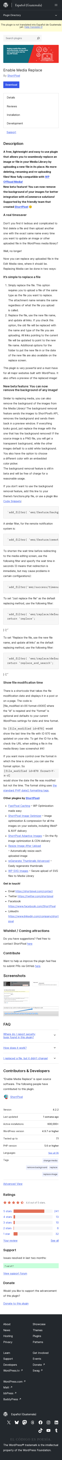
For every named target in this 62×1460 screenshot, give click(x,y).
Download (11, 84)
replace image (50, 1174)
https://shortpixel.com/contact (34, 891)
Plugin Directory (12, 15)
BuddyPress (12, 1399)
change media (50, 1160)
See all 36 (53, 1153)
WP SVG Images (18, 871)
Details (11, 97)
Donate (39, 1364)
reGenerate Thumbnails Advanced (29, 861)
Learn (6, 1353)
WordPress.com (14, 1381)
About (7, 1324)
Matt (8, 1387)
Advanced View (12, 1183)
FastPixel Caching (19, 805)
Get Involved (41, 1353)
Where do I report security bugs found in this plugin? (19, 1036)
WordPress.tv (13, 1370)
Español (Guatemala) (23, 1414)
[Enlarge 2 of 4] (54, 986)
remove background (37, 1167)
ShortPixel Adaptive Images (25, 835)
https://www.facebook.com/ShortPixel (32, 906)
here (29, 943)
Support (11, 132)
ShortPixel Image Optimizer (24, 815)
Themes (37, 1330)
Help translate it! (33, 27)
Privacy (7, 1342)
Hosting (8, 1336)
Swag (38, 1370)
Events (37, 1358)
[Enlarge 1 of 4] (25, 986)
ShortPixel (13, 75)
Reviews (12, 106)
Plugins (37, 1336)
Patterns (38, 1342)
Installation (13, 114)
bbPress (10, 1393)
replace (53, 1167)
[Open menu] (56, 5)
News (6, 1330)
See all (55, 1240)
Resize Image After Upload (24, 845)
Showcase (39, 1324)
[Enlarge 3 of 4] (25, 993)
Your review (10, 1240)
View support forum (15, 1273)
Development (15, 123)
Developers (10, 1364)
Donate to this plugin (16, 1303)
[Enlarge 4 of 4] (54, 1011)
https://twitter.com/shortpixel (35, 896)
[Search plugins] (38, 38)
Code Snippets (12, 501)
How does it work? (15, 1047)
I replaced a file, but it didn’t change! (25, 1058)
